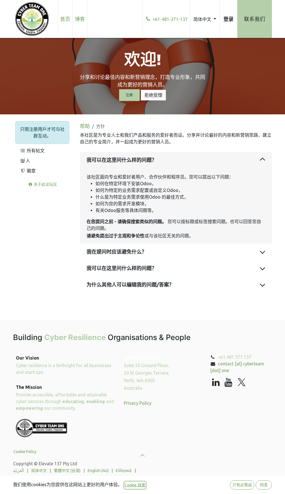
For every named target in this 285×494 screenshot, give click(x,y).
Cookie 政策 (135, 485)
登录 (228, 19)
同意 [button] (264, 485)
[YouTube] (228, 382)
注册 (129, 95)
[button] (142, 455)
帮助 (85, 126)
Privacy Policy (137, 403)
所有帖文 (35, 150)
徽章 (31, 170)
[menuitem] (65, 19)
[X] (241, 382)
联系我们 (254, 19)
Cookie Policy (24, 451)
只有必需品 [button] (242, 485)
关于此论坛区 (45, 184)
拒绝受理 (153, 95)
